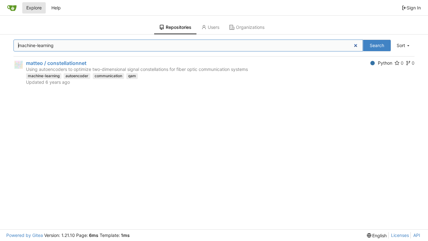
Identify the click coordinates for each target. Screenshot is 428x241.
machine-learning (44, 75)
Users (213, 27)
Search (377, 45)
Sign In (414, 7)
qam (132, 75)
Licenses (400, 235)
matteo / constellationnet (56, 63)
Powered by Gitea (24, 235)
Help (56, 7)
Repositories (178, 27)
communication (108, 75)
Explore (34, 7)
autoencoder (76, 75)
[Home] (12, 7)
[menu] (404, 46)
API (416, 235)
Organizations (250, 27)
